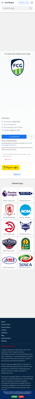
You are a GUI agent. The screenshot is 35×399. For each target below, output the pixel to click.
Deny (21, 396)
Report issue (7, 159)
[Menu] (2, 3)
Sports (18, 174)
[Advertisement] (17, 31)
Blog (2, 335)
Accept (14, 396)
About (3, 322)
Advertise (4, 333)
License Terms (5, 327)
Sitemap (4, 341)
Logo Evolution (6, 338)
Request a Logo (23, 2)
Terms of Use (5, 324)
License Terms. (12, 145)
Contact (3, 330)
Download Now (15, 136)
